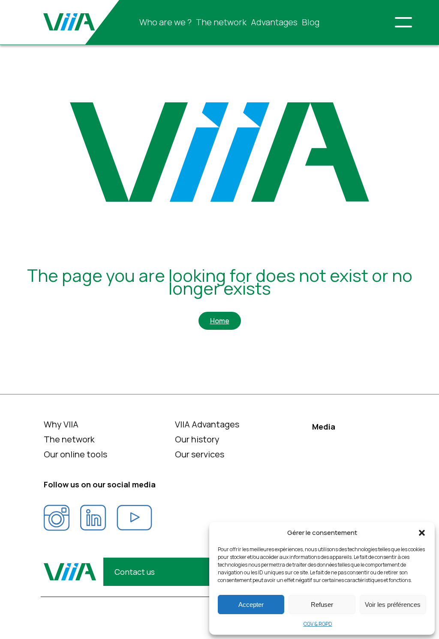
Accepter (251, 604)
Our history (197, 439)
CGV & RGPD (318, 623)
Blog (310, 22)
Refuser (322, 604)
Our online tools (75, 454)
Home (219, 320)
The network (221, 22)
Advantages (274, 22)
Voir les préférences (393, 604)
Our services (199, 454)
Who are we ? (165, 22)
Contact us (134, 572)
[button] (422, 533)
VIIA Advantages (207, 424)
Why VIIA (61, 424)
